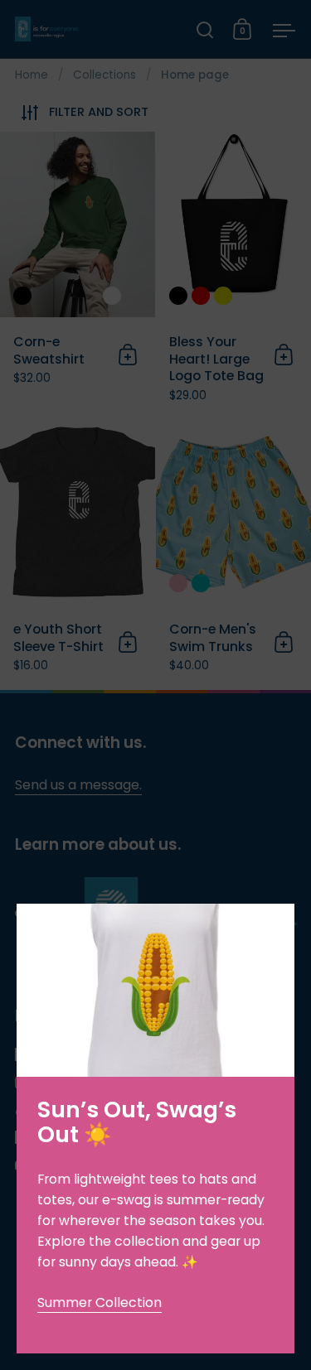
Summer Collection (99, 1302)
